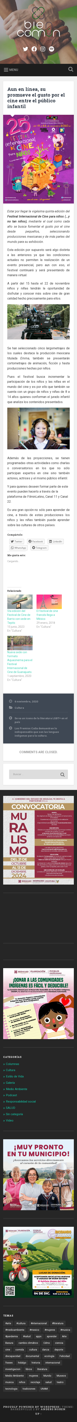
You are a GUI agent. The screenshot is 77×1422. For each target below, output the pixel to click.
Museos (61, 1375)
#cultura (20, 1323)
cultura (33, 1349)
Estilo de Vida (15, 1076)
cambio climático (28, 1343)
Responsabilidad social (21, 1101)
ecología (49, 1356)
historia (36, 1362)
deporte (58, 1349)
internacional (52, 1362)
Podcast (11, 1095)
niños (22, 1382)
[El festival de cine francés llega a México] (49, 602)
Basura (9, 1343)
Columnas (12, 1064)
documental (32, 1356)
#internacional (39, 1323)
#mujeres (50, 1330)
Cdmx (46, 1343)
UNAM (44, 1388)
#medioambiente (14, 1330)
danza (45, 1349)
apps (38, 1336)
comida (19, 1349)
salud (48, 1382)
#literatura (57, 1323)
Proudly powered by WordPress (31, 1406)
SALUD (10, 1108)
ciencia (59, 1343)
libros (29, 1369)
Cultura (19, 707)
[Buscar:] (38, 774)
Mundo (47, 1375)
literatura (42, 1369)
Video (9, 1120)
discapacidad (12, 1356)
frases (9, 1362)
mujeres (33, 1375)
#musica (65, 1330)
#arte (8, 1323)
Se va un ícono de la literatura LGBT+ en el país (41, 720)
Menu (13, 70)
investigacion (12, 1369)
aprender (52, 1336)
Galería (10, 1083)
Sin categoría (14, 1114)
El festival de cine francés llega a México (47, 614)
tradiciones (29, 1388)
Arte (64, 1336)
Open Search (70, 69)
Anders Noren (53, 1409)
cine (7, 1349)
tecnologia (11, 1388)
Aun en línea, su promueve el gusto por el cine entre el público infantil (36, 97)
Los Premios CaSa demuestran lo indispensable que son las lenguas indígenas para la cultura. (37, 732)
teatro (60, 1382)
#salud (27, 1336)
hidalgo (22, 1362)
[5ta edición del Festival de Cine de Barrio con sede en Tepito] (20, 602)
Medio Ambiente (16, 1089)
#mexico (34, 1330)
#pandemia (11, 1336)
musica (9, 1382)
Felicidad (65, 1356)
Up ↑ (38, 1413)
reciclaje (35, 1382)
